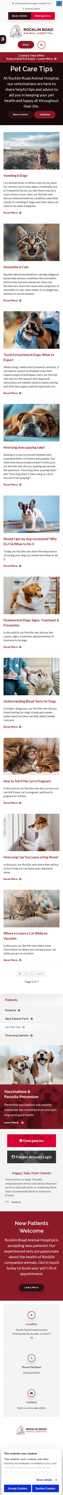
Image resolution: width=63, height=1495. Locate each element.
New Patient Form (17, 1018)
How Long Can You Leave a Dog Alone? (31, 857)
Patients (10, 1010)
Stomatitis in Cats (16, 267)
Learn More (31, 1287)
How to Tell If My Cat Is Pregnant (27, 781)
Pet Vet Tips (13, 1027)
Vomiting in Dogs (16, 175)
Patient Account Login (34, 1157)
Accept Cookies (17, 1488)
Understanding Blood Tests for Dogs (30, 701)
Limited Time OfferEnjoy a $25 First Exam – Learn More (29, 57)
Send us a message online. (31, 1407)
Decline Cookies (45, 1488)
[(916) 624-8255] (44, 114)
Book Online (19, 16)
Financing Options (17, 1035)
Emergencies (43, 16)
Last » (40, 973)
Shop (26, 44)
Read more (11, 212)
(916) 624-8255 (32, 8)
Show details (44, 1479)
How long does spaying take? (24, 447)
